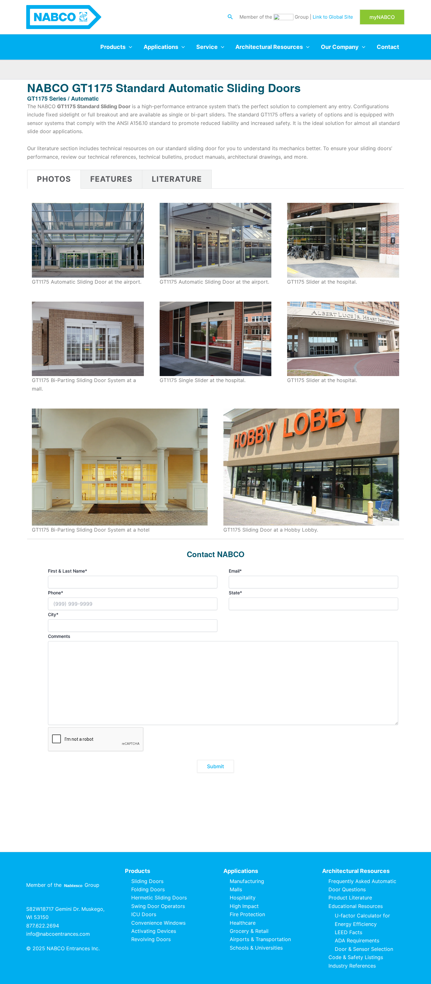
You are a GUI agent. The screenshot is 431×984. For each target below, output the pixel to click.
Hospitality (243, 897)
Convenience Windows (158, 923)
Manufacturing (247, 881)
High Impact (244, 906)
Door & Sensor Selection (364, 949)
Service (207, 47)
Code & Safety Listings (355, 957)
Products (113, 47)
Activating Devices (153, 931)
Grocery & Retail (249, 931)
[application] (129, 47)
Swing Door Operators (158, 906)
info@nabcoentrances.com (58, 934)
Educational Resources (355, 906)
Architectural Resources (269, 47)
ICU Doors (143, 914)
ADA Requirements (357, 940)
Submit (215, 766)
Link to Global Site (333, 17)
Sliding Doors (147, 881)
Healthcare (243, 923)
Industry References (352, 966)
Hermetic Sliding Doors (159, 897)
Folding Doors (148, 889)
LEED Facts (348, 932)
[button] (230, 17)
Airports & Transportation (260, 939)
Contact (388, 47)
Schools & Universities (256, 948)
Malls (236, 889)
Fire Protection (247, 914)
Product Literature (350, 897)
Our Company (340, 47)
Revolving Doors (151, 939)
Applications (161, 47)
